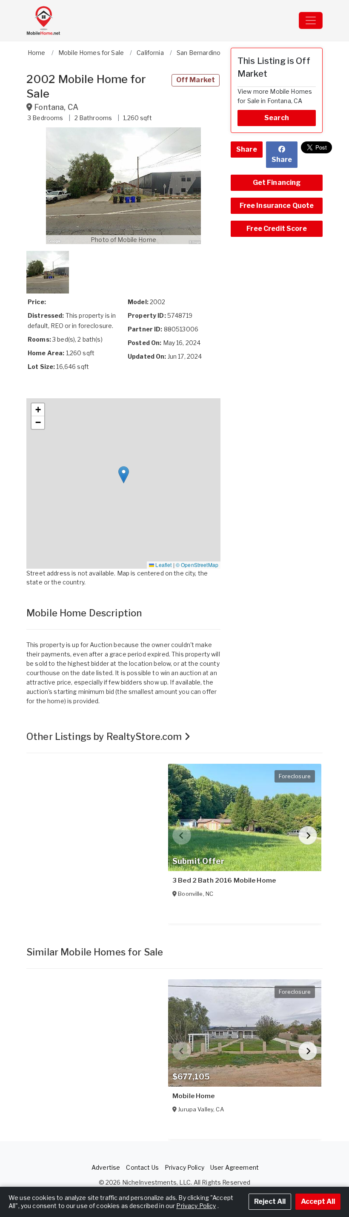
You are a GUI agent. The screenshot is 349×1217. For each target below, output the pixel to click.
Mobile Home (193, 1096)
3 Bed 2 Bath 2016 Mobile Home (224, 880)
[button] (123, 185)
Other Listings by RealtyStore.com (105, 736)
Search (276, 118)
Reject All (270, 1201)
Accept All (318, 1201)
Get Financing (277, 182)
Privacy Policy (184, 1167)
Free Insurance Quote (277, 205)
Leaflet (163, 564)
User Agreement (234, 1167)
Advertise (106, 1167)
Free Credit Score (276, 228)
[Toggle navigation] (311, 20)
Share (246, 149)
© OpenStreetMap (197, 564)
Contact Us (142, 1167)
